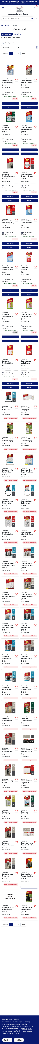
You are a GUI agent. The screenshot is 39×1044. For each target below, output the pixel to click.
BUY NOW (10, 107)
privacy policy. (27, 1029)
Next (23, 53)
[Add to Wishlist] (16, 79)
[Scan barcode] (36, 18)
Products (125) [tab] (6, 34)
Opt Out (18, 1040)
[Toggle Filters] (36, 47)
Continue (7, 1040)
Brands (7, 25)
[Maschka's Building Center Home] (19, 9)
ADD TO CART (10, 103)
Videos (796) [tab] (17, 34)
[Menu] (3, 7)
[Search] (32, 18)
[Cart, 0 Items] (35, 8)
